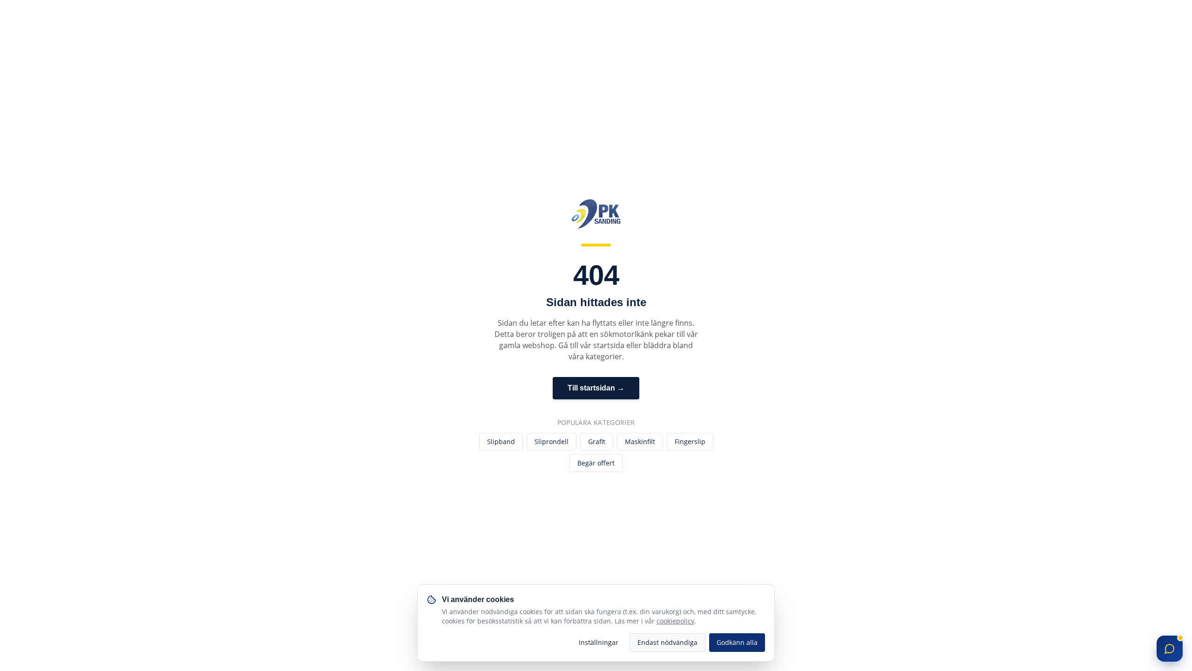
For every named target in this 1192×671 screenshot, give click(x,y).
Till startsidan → (596, 388)
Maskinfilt (640, 441)
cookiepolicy (675, 620)
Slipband (501, 441)
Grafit (596, 441)
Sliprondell (552, 441)
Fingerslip (690, 441)
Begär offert (596, 463)
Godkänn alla (737, 642)
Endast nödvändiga (667, 642)
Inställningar (598, 642)
